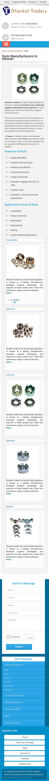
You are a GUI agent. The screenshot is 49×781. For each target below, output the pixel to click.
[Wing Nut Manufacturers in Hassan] (23, 544)
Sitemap (43, 2)
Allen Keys (8, 690)
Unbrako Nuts (16, 301)
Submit (19, 646)
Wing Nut (9, 507)
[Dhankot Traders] (24, 17)
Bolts (6, 670)
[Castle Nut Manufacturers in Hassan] (23, 412)
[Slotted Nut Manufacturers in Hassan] (23, 478)
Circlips (7, 682)
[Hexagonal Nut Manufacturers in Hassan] (23, 277)
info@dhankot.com (21, 35)
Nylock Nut (10, 309)
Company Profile (18, 2)
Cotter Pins (8, 686)
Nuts (6, 674)
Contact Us (32, 2)
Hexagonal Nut (12, 240)
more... (9, 293)
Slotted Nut (10, 441)
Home (6, 2)
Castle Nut (10, 375)
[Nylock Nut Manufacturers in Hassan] (23, 347)
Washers (7, 678)
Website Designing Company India (18, 777)
